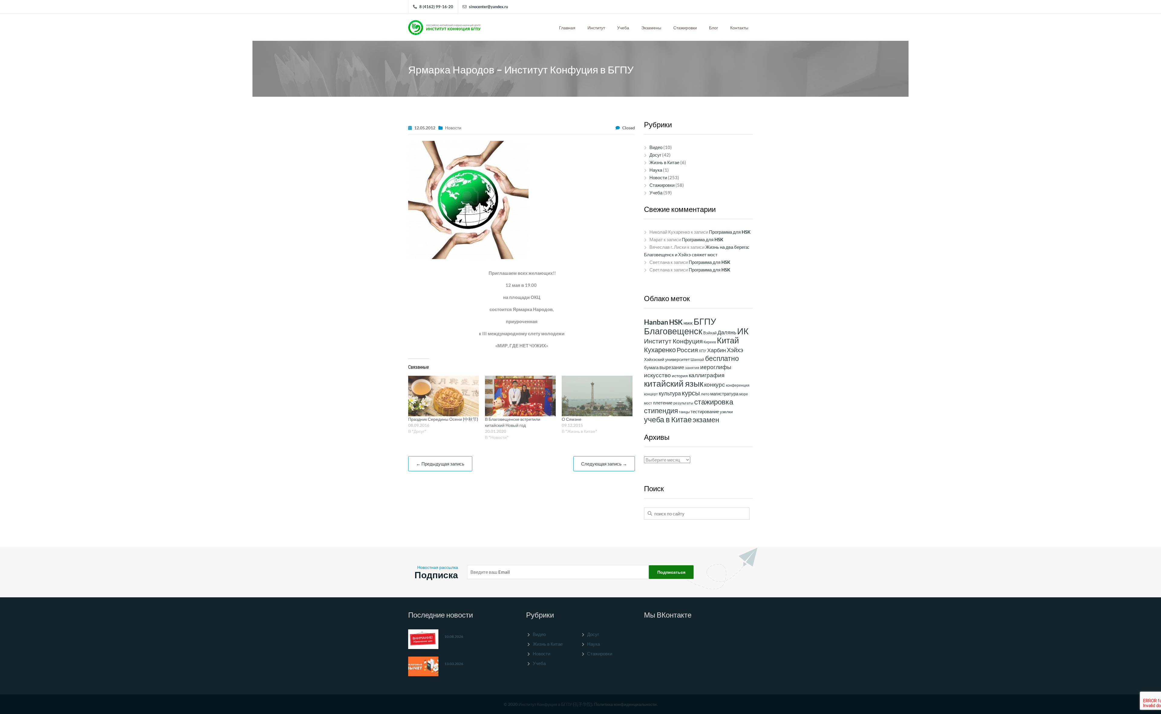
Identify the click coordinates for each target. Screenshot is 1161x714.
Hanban (656, 322)
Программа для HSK (729, 232)
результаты (683, 403)
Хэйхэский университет (667, 359)
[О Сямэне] (597, 396)
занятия (692, 367)
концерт (651, 394)
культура (670, 393)
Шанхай (697, 359)
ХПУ (702, 351)
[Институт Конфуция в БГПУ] (444, 26)
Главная (567, 27)
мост (648, 403)
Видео (655, 147)
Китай (728, 340)
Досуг (655, 154)
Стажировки (685, 27)
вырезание (671, 367)
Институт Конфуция (673, 341)
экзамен (706, 420)
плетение (662, 402)
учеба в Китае (668, 419)
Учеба (623, 27)
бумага (651, 367)
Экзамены (651, 27)
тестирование (705, 411)
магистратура (724, 393)
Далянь (726, 332)
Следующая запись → (604, 463)
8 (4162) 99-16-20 (436, 6)
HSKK (688, 323)
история (680, 375)
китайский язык (673, 383)
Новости (453, 127)
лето (705, 393)
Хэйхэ (735, 349)
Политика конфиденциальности (625, 704)
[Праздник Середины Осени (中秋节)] (443, 396)
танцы (684, 411)
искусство (657, 375)
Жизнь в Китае (664, 162)
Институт (596, 27)
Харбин (716, 350)
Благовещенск (673, 331)
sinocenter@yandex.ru (488, 6)
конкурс (714, 384)
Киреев (710, 342)
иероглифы (715, 367)
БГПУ (705, 321)
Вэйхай (710, 332)
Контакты (739, 27)
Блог (713, 27)
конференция (738, 385)
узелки (726, 411)
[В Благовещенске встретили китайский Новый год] (520, 396)
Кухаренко (660, 350)
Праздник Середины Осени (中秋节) (443, 419)
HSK (676, 322)
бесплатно (722, 358)
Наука (655, 170)
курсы (691, 393)
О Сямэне (571, 419)
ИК (743, 331)
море (743, 394)
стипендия (661, 410)
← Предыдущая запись (440, 463)
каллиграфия (706, 375)
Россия (687, 349)
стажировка (713, 401)
